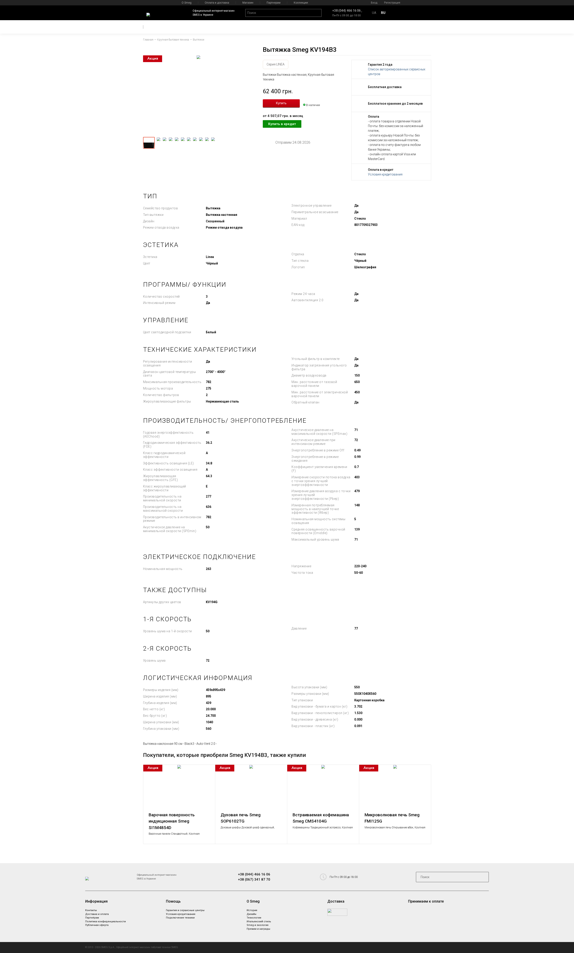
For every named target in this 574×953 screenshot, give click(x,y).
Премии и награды (258, 928)
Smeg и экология (257, 925)
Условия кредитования (385, 174)
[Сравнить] (209, 770)
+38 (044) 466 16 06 (346, 10)
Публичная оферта (97, 925)
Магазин (247, 2)
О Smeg (186, 2)
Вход (374, 2)
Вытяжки (198, 39)
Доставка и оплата (97, 914)
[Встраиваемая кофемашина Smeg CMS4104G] (323, 787)
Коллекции (301, 2)
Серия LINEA (276, 64)
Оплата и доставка (217, 2)
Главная (148, 39)
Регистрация (392, 2)
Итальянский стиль (259, 921)
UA (374, 13)
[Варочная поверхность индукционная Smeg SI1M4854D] (179, 787)
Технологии (254, 917)
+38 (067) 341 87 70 (254, 879)
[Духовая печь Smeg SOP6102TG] (251, 787)
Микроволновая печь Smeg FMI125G (392, 818)
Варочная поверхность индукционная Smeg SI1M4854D (172, 821)
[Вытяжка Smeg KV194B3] (198, 94)
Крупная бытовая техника (173, 39)
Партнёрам (92, 917)
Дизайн (251, 914)
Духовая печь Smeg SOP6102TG (241, 818)
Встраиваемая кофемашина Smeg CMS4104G (321, 818)
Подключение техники (180, 917)
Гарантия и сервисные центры (185, 910)
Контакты (91, 910)
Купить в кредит (282, 124)
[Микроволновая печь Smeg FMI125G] (395, 787)
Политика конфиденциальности (105, 921)
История (252, 910)
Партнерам (273, 2)
